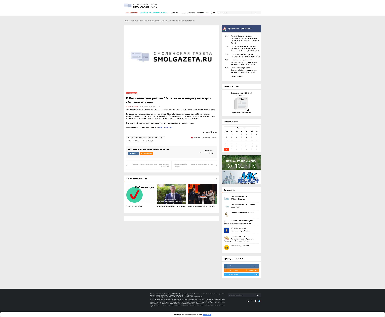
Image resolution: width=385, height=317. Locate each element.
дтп (162, 137)
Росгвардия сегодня (240, 236)
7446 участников (243, 266)
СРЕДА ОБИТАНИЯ (188, 13)
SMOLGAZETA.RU (165, 128)
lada (129, 141)
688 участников (243, 274)
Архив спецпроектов (240, 246)
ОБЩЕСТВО (175, 13)
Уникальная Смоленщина (242, 221)
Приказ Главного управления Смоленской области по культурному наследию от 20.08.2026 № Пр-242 (244, 70)
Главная (126, 21)
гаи (143, 141)
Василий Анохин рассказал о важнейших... (171, 206)
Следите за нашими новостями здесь (205, 137)
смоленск (130, 137)
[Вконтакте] (248, 301)
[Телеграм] (259, 301)
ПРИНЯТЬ (207, 314)
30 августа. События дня (134, 206)
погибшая (136, 141)
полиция (150, 141)
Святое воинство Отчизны (242, 213)
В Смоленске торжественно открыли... (201, 206)
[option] (140, 196)
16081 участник (243, 270)
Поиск (257, 295)
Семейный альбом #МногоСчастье (154, 13)
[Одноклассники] (252, 301)
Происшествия (136, 21)
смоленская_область (141, 137)
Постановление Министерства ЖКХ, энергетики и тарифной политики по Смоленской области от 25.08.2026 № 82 (245, 48)
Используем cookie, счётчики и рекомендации (188, 314)
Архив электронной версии (241, 112)
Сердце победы (131, 13)
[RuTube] (255, 301)
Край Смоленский (238, 228)
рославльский (153, 137)
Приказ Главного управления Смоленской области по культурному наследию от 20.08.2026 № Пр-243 (244, 62)
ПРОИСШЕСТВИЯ (203, 13)
